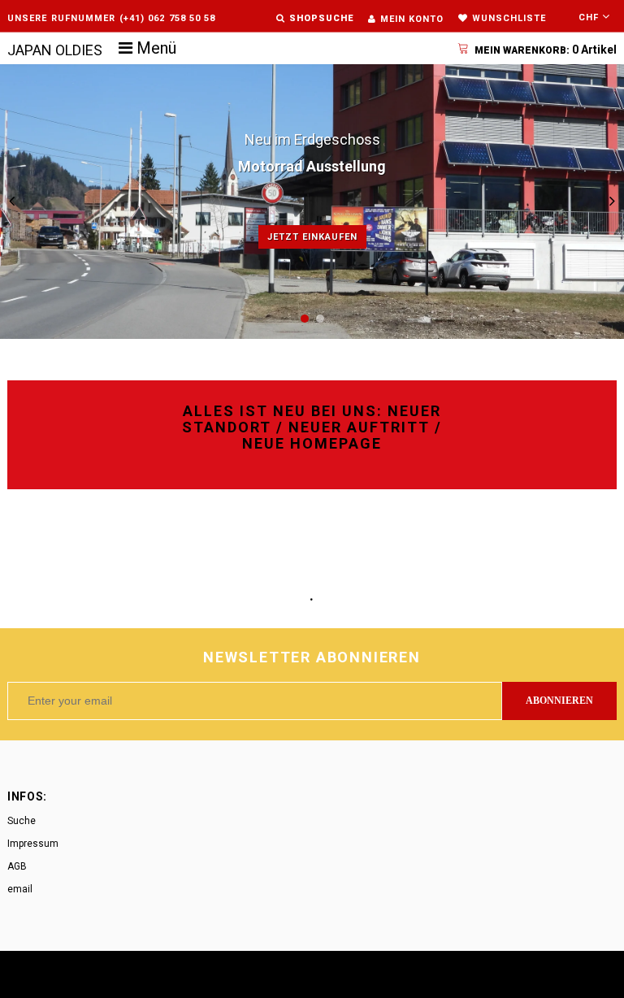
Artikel (545, 49)
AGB (17, 866)
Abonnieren (559, 700)
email (19, 889)
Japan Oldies (54, 50)
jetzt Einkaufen (312, 237)
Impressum (32, 843)
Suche (21, 821)
